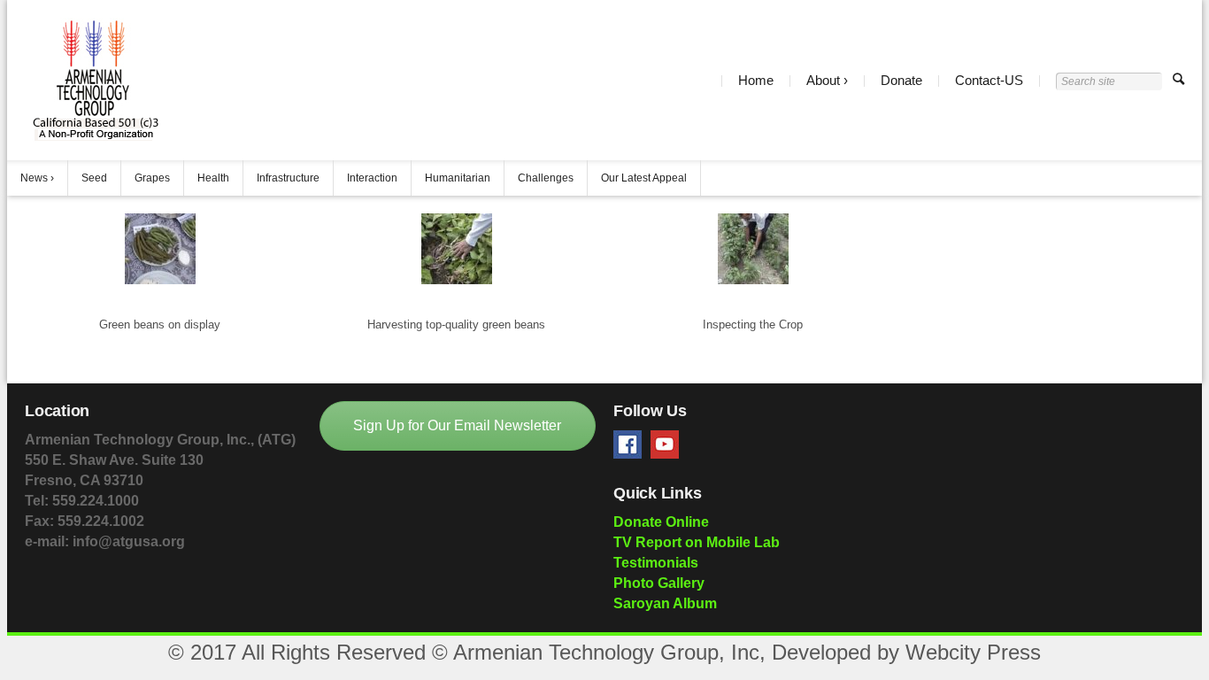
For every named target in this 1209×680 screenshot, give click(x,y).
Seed (94, 178)
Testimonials (655, 562)
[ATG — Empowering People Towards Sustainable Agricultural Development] (94, 80)
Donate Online (661, 521)
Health (213, 178)
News (34, 178)
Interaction (372, 178)
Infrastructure (288, 178)
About (823, 80)
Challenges (546, 178)
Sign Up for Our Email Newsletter (457, 425)
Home (756, 80)
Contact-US (989, 80)
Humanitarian (457, 178)
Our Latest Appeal (644, 178)
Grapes (152, 178)
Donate (901, 80)
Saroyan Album (665, 603)
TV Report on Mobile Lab (696, 542)
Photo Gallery (659, 583)
